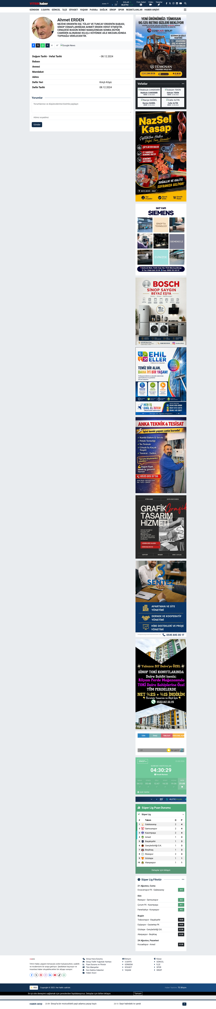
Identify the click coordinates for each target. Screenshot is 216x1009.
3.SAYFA (45, 9)
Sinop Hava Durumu (94, 959)
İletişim (128, 959)
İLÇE (64, 9)
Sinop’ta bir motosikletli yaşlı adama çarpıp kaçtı (73, 1003)
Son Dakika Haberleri (95, 970)
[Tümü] (183, 84)
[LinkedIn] (50, 975)
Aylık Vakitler (144, 792)
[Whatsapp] (64, 975)
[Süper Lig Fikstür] (183, 879)
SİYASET (73, 9)
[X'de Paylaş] (38, 45)
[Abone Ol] (67, 45)
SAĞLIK (103, 9)
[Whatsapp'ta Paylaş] (42, 45)
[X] (36, 975)
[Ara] (185, 3)
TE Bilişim (182, 987)
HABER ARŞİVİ (151, 9)
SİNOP (113, 9)
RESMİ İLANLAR (134, 9)
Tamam (138, 993)
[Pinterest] (41, 975)
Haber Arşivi (91, 973)
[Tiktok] (59, 975)
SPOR (121, 9)
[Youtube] (55, 975)
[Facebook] (32, 975)
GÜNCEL (56, 9)
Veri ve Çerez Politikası (122, 993)
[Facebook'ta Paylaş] (33, 45)
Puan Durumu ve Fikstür (96, 964)
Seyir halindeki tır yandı (130, 1003)
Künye (159, 959)
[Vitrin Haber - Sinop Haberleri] (39, 3)
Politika (94, 9)
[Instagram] (46, 975)
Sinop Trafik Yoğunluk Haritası (99, 962)
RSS (35, 987)
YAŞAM (84, 9)
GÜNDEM (34, 9)
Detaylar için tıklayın (161, 870)
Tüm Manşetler (92, 967)
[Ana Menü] (185, 9)
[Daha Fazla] (48, 45)
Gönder (37, 124)
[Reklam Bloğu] (161, 46)
